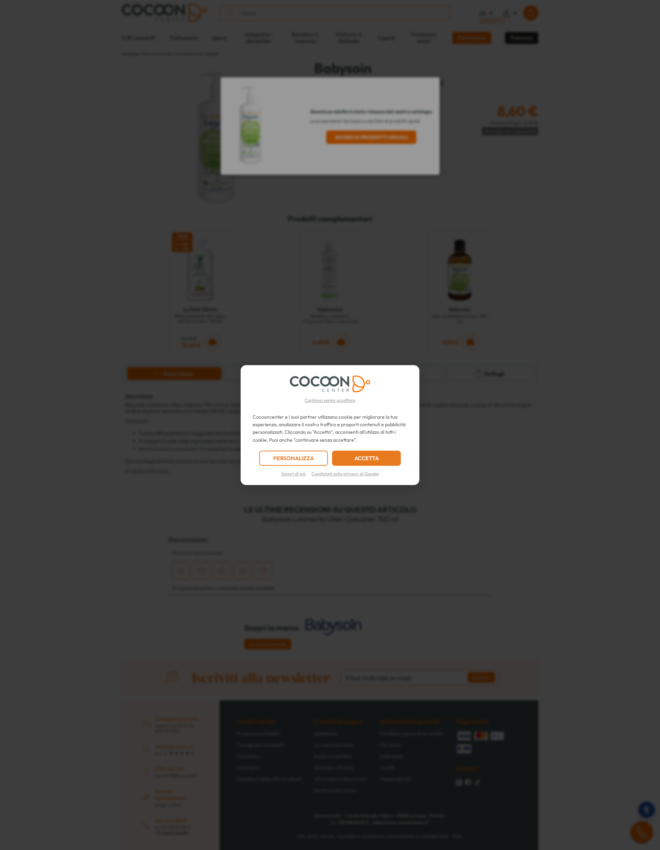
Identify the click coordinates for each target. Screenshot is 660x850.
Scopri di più (294, 473)
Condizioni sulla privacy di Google (345, 473)
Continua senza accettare (330, 400)
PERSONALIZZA (293, 458)
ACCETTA (366, 458)
